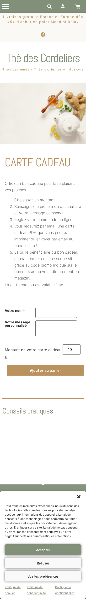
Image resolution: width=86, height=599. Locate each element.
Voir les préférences (43, 576)
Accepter (43, 549)
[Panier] (78, 6)
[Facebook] (43, 35)
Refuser (43, 563)
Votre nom (15, 310)
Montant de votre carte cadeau (33, 350)
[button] (78, 496)
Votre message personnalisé (17, 323)
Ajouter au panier (45, 370)
